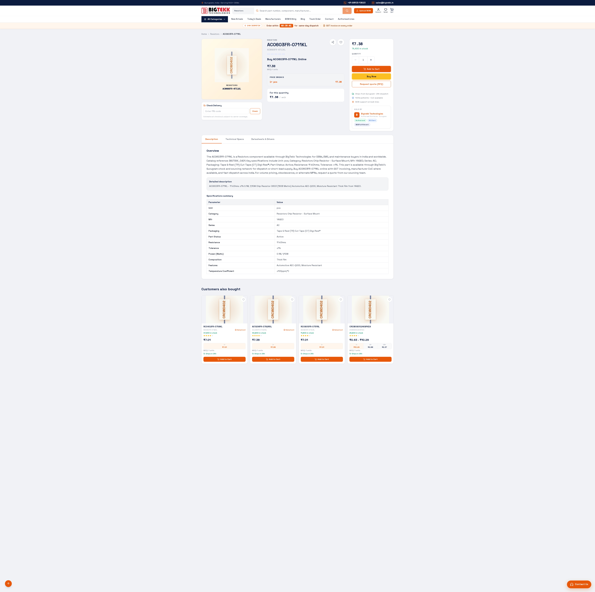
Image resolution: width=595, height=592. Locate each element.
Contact (329, 19)
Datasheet (241, 330)
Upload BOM (365, 10)
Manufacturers (273, 19)
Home (204, 34)
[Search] (347, 11)
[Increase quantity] (371, 59)
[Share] (332, 42)
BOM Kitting (290, 19)
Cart (391, 12)
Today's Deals (254, 19)
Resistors (214, 34)
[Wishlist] (340, 42)
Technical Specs (234, 139)
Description (211, 139)
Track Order (315, 19)
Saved (386, 12)
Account (378, 12)
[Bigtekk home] (215, 11)
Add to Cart (373, 69)
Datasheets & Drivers (262, 139)
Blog (303, 19)
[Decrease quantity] (355, 59)
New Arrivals (237, 19)
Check (255, 111)
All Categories (215, 19)
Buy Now (371, 76)
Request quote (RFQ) (371, 84)
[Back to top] (8, 583)
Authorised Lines (346, 19)
